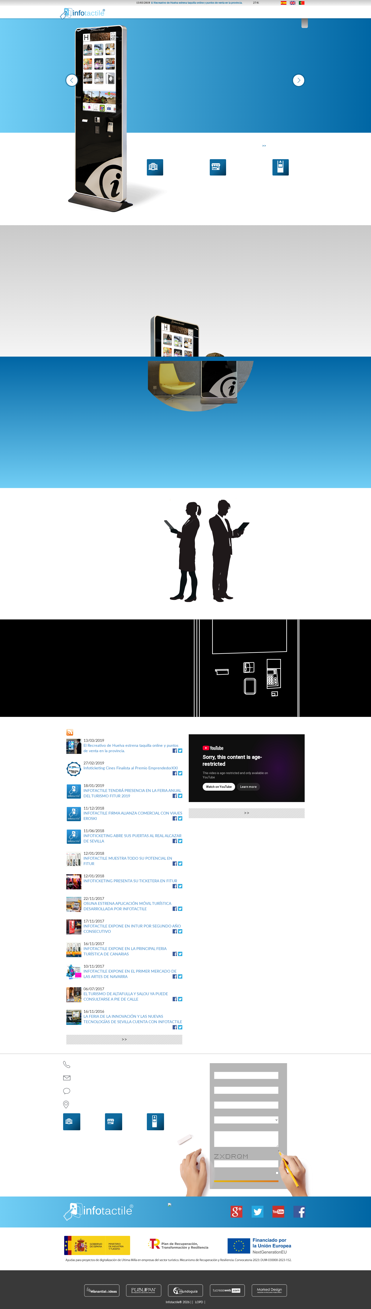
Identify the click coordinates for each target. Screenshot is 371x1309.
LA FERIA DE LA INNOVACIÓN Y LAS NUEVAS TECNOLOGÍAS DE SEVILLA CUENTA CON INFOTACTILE (133, 1017)
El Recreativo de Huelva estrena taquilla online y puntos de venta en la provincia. (161, 3)
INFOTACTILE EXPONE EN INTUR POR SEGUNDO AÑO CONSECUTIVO (132, 926)
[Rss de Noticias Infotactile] (69, 732)
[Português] (303, 2)
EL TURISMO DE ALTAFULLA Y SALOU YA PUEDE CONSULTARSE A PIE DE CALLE (126, 994)
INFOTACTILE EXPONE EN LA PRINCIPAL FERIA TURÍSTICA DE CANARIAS (125, 949)
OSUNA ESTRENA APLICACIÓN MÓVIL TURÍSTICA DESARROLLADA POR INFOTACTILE (127, 904)
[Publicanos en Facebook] (175, 750)
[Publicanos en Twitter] (180, 750)
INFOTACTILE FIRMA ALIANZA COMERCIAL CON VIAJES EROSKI (133, 814)
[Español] (285, 2)
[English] (294, 2)
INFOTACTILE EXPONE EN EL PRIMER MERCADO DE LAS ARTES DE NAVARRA (130, 972)
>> (264, 146)
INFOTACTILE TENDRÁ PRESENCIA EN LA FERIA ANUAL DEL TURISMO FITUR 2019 (132, 791)
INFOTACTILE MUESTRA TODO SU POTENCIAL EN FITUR (128, 859)
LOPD (199, 1302)
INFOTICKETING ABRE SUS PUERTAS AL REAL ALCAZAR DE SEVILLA (132, 836)
